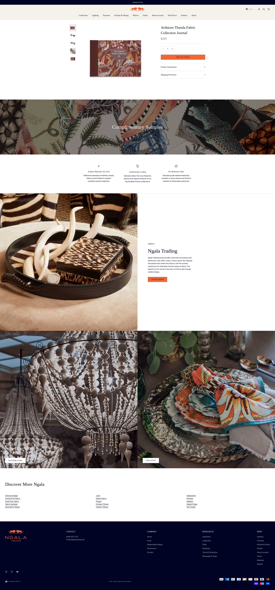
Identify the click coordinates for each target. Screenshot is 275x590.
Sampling (206, 548)
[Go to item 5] (73, 59)
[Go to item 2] (73, 36)
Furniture (106, 15)
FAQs (204, 544)
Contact (150, 552)
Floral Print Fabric (12, 501)
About (193, 15)
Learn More (157, 279)
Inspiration (206, 537)
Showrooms (151, 548)
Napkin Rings (192, 504)
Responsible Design (155, 544)
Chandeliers (15, 460)
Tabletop (151, 460)
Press (149, 541)
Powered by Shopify (126, 581)
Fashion (184, 15)
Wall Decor (172, 15)
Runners (190, 498)
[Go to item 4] (73, 51)
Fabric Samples (11, 504)
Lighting (95, 15)
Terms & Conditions (209, 552)
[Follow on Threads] (12, 572)
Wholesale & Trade (209, 556)
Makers (260, 564)
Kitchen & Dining (121, 15)
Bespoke (260, 560)
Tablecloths (191, 496)
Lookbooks (206, 541)
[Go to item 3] (73, 43)
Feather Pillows (102, 507)
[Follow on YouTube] (17, 572)
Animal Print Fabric (12, 498)
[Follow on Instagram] (6, 572)
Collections (83, 15)
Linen (98, 496)
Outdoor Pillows (102, 504)
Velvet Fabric (101, 498)
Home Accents (157, 15)
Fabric (145, 15)
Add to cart (183, 57)
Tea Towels (191, 507)
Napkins (190, 501)
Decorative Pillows (12, 507)
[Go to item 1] (73, 28)
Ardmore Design (11, 496)
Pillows (136, 15)
